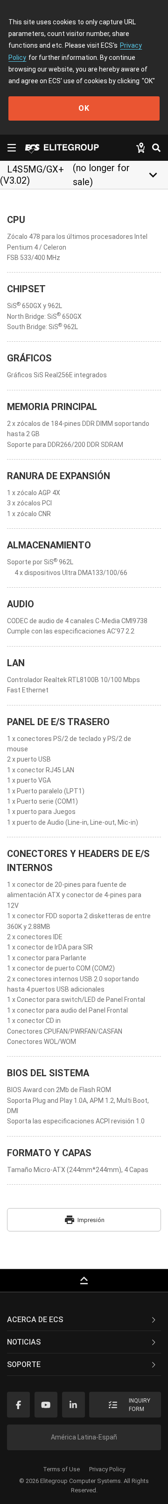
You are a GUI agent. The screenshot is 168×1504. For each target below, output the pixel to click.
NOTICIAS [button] (24, 1342)
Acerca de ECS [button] (35, 1319)
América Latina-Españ (84, 1437)
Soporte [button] (24, 1364)
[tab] (84, 1320)
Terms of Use (61, 1469)
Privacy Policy (107, 1469)
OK (84, 108)
